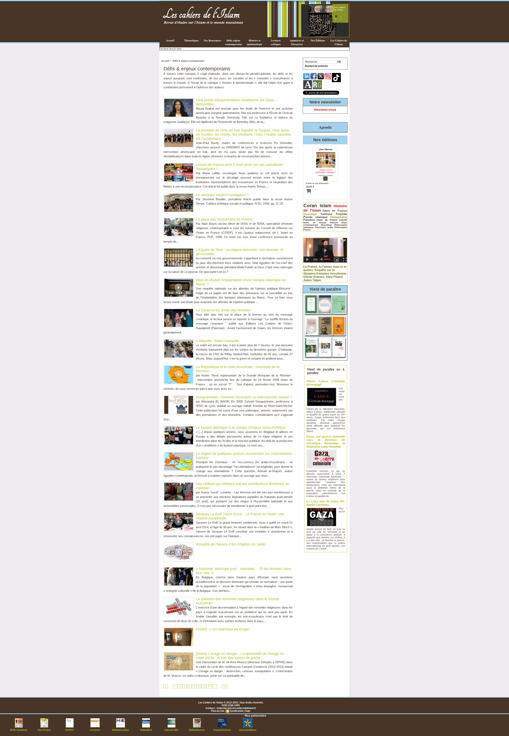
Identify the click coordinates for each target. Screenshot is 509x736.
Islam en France (335, 210)
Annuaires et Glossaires (297, 42)
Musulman (326, 225)
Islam (325, 205)
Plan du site (217, 711)
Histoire (334, 222)
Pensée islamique (315, 217)
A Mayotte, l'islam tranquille (217, 341)
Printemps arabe (324, 227)
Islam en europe (314, 222)
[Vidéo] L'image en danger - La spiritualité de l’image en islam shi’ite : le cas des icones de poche (240, 656)
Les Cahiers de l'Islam (338, 42)
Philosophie (340, 227)
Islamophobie (338, 217)
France (307, 229)
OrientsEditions (247, 730)
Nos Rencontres (212, 40)
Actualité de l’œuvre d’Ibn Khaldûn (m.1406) (231, 544)
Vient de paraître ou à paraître (326, 371)
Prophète (341, 214)
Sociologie (310, 214)
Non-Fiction (44, 730)
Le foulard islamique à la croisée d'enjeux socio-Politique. (241, 428)
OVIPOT (69, 730)
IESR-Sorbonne (18, 730)
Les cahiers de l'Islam (339, 8)
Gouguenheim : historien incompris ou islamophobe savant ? (244, 397)
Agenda (325, 127)
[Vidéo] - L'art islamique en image (222, 629)
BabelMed (146, 730)
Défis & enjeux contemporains (188, 61)
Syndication (236, 711)
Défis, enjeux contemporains (233, 42)
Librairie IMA (171, 730)
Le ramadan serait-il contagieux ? (222, 195)
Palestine (309, 220)
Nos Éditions (318, 40)
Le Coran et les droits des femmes (223, 310)
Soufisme (326, 214)
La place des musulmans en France (224, 219)
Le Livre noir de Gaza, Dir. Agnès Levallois (325, 503)
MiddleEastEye (120, 730)
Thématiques (191, 40)
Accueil (170, 40)
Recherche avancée (316, 66)
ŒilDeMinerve (197, 730)
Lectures (95, 730)
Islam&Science (222, 730)
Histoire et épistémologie (254, 42)
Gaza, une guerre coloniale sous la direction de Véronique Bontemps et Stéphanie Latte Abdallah (325, 441)
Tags (247, 711)
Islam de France (327, 220)
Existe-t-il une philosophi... (318, 183)
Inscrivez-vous (325, 109)
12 (224, 686)
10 (209, 686)
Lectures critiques (276, 42)
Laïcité (343, 220)
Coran (310, 205)
